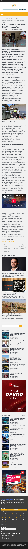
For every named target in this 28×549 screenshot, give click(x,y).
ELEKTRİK (4, 241)
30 (6, 521)
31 (9, 521)
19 (16, 517)
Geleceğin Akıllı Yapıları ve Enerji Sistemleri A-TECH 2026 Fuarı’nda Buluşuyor (18, 445)
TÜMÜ (23, 415)
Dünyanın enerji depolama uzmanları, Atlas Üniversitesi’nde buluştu (16, 463)
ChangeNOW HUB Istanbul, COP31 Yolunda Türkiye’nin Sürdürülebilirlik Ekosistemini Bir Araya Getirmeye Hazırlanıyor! (17, 454)
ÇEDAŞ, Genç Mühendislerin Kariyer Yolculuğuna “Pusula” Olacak (17, 349)
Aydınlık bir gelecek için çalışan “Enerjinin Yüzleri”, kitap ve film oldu (13, 293)
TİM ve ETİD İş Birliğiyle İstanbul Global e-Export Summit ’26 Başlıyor (17, 334)
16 (5, 517)
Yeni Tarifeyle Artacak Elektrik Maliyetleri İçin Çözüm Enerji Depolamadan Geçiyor (13, 272)
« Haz (2, 524)
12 (16, 515)
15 (2, 517)
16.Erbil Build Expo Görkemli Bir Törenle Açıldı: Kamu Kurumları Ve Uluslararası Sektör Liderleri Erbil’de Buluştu (17, 366)
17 (9, 517)
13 (20, 515)
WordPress (16, 546)
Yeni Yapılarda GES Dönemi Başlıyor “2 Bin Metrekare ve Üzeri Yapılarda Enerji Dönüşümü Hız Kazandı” (17, 357)
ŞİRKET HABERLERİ (10, 241)
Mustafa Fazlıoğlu (18, 29)
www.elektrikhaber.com (7, 499)
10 (9, 515)
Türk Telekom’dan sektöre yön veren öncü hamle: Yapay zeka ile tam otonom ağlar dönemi (17, 342)
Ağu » (6, 524)
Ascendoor (23, 545)
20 (20, 517)
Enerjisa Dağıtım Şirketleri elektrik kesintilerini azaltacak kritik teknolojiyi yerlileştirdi (12, 315)
